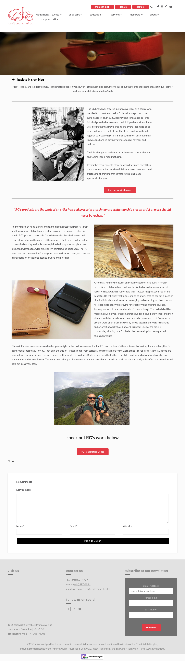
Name (20, 526)
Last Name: (151, 609)
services (115, 14)
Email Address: (151, 585)
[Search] (151, 6)
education (95, 14)
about (153, 14)
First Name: (151, 597)
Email (73, 526)
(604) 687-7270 (80, 579)
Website (127, 526)
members (135, 14)
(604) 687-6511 (81, 584)
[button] (102, 7)
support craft (48, 19)
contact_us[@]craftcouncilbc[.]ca (93, 588)
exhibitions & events (47, 14)
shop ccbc (74, 14)
